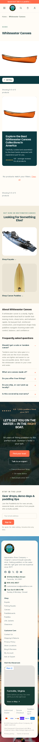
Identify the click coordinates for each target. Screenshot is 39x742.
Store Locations (10, 645)
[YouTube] (21, 572)
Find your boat (19, 453)
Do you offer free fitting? (14, 378)
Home (4, 17)
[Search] (20, 8)
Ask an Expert (9, 657)
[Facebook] (5, 572)
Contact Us (8, 634)
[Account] (34, 8)
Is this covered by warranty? (15, 394)
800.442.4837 (13, 583)
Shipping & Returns (11, 638)
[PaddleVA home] (13, 8)
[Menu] (4, 8)
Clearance (8, 624)
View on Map (12, 702)
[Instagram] (9, 572)
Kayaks (7, 602)
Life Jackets (9, 621)
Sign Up (8, 522)
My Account (8, 653)
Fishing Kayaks (10, 606)
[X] (13, 572)
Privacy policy (9, 733)
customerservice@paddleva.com (19, 586)
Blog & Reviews (10, 649)
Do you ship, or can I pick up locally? (15, 386)
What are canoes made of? (14, 372)
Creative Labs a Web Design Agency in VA (19, 730)
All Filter (9, 80)
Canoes (7, 609)
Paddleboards (9, 613)
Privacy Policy (9, 642)
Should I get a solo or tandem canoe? (15, 346)
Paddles (7, 617)
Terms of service (23, 733)
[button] (27, 8)
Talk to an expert (19, 461)
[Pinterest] (17, 572)
